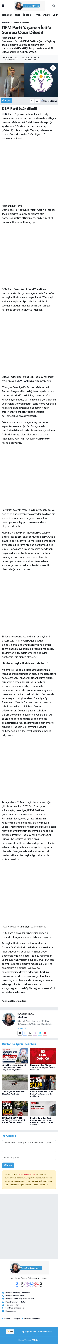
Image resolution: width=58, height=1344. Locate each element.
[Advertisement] (29, 172)
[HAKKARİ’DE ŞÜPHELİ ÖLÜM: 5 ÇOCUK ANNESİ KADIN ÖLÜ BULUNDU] (15, 1108)
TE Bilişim (36, 1340)
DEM (5, 114)
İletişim (17, 1319)
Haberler (7, 15)
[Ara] (53, 6)
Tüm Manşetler (12, 1305)
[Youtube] (45, 1033)
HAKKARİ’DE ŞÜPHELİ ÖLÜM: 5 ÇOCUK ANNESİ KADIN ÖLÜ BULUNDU (13, 1120)
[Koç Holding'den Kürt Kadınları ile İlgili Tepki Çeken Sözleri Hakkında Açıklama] (43, 1108)
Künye (7, 1319)
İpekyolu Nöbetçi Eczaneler (18, 1293)
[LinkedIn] (31, 1284)
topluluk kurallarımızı (27, 1174)
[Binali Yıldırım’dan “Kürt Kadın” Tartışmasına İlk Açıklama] (43, 1082)
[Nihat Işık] (8, 1019)
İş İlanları (28, 15)
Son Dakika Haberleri (15, 1308)
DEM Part (22, 381)
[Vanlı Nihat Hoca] (27, 5)
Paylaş (8, 100)
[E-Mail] (20, 1033)
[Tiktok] (41, 1284)
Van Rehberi (43, 15)
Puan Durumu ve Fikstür (16, 1302)
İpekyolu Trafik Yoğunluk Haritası (20, 1299)
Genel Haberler (22, 23)
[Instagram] (35, 1033)
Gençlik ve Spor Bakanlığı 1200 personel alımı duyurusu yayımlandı (14, 1067)
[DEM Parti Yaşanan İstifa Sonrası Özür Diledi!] (29, 80)
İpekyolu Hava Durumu (15, 1296)
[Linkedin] (40, 1033)
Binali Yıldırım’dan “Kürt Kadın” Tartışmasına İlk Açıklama (41, 1094)
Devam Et (21, 1028)
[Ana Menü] (3, 6)
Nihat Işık (22, 1017)
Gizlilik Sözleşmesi (32, 1319)
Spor (17, 15)
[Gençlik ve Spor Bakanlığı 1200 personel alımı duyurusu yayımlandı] (15, 1056)
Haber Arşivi (11, 1311)
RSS (11, 1332)
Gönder (8, 1165)
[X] (22, 1284)
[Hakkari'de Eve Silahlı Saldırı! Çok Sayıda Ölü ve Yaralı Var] (43, 1056)
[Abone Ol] (49, 101)
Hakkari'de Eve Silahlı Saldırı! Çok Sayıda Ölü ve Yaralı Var (42, 1067)
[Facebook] (25, 1033)
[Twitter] (30, 1033)
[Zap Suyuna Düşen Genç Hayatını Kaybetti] (15, 1082)
